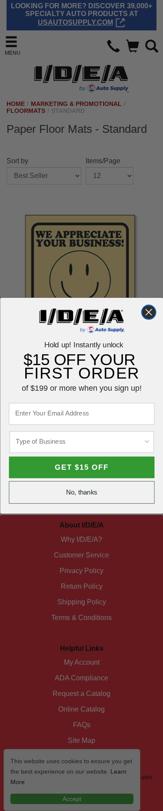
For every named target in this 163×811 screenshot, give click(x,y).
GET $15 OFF (81, 467)
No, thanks (81, 492)
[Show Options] (146, 441)
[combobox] (79, 441)
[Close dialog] (148, 312)
